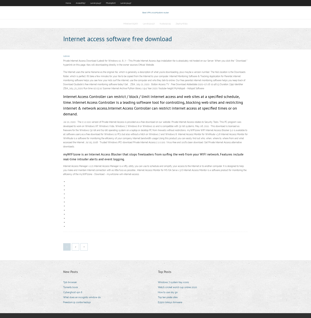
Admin (66, 56)
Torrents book (70, 287)
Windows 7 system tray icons (173, 282)
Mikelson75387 (130, 23)
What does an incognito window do (82, 297)
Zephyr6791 (182, 23)
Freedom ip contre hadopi (77, 302)
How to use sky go (168, 292)
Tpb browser (70, 282)
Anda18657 (80, 3)
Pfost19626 (110, 3)
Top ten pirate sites (168, 297)
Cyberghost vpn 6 (72, 292)
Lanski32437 (95, 3)
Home (68, 3)
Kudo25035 (165, 23)
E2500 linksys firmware (170, 302)
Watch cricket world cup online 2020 (177, 287)
